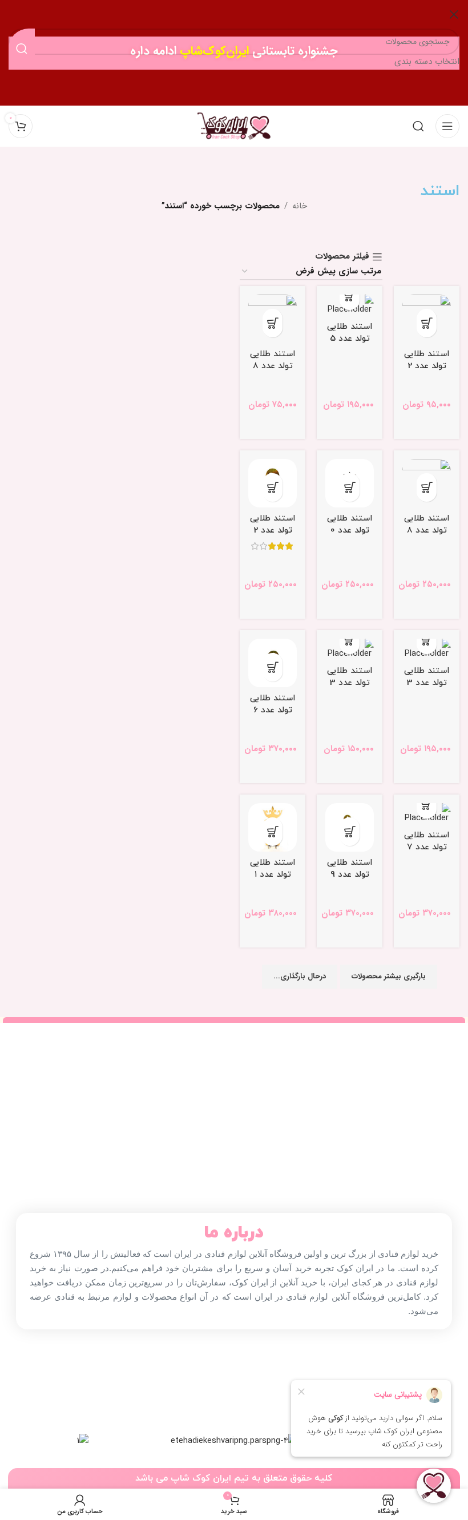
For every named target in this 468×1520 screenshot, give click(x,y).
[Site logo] (234, 125)
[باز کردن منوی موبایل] (447, 126)
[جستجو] (418, 126)
